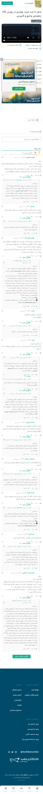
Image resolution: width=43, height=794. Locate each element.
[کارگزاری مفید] (24, 761)
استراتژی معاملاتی (16, 710)
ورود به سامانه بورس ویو (30, 739)
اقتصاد (19, 705)
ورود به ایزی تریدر (33, 729)
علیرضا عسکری (18, 474)
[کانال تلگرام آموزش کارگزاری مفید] (8, 752)
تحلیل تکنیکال (17, 690)
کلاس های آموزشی (21, 191)
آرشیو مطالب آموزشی (32, 695)
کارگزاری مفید (18, 379)
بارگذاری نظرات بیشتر (21, 656)
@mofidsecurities (30, 752)
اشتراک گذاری (31, 120)
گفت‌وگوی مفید (36, 21)
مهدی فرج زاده (18, 261)
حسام (20, 393)
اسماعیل (19, 546)
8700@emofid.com (29, 303)
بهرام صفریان (18, 180)
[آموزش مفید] (27, 3)
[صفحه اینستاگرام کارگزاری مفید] (16, 752)
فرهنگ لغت (35, 690)
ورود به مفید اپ (33, 724)
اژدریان (20, 221)
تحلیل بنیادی (17, 695)
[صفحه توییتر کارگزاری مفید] (12, 752)
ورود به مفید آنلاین (32, 734)
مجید (20, 326)
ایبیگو (25, 555)
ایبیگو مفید (18, 271)
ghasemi (19, 508)
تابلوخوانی (18, 700)
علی (21, 357)
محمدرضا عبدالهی (17, 601)
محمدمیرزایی (18, 440)
